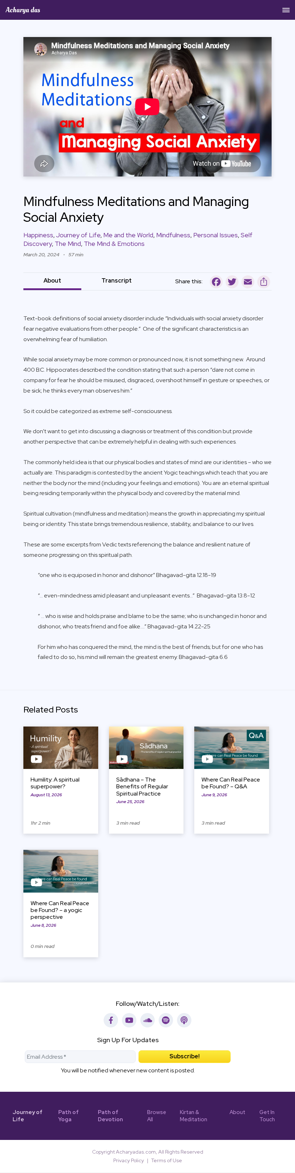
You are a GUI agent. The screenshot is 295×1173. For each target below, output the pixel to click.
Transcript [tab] (116, 280)
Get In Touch (267, 1116)
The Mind (68, 243)
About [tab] (52, 280)
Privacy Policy (128, 1160)
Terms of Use (166, 1160)
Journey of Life (78, 235)
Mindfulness (173, 235)
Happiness (38, 235)
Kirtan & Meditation (193, 1116)
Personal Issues (215, 235)
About (237, 1112)
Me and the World (128, 235)
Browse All (156, 1116)
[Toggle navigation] (286, 10)
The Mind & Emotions (114, 243)
